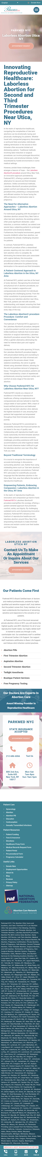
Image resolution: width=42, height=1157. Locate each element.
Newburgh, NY (9, 1021)
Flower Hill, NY (30, 1085)
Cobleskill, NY (28, 1103)
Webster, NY (16, 970)
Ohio (17, 1138)
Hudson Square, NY (16, 1066)
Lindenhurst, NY (14, 1049)
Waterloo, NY (21, 972)
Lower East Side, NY (21, 958)
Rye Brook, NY (26, 996)
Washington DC (6, 1143)
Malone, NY (5, 1045)
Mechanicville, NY (30, 1035)
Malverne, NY (31, 1042)
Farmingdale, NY (7, 1089)
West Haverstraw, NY (20, 968)
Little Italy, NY (30, 1047)
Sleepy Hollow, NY (27, 989)
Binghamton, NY (33, 1113)
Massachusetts (6, 1134)
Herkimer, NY (20, 1071)
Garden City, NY (27, 1082)
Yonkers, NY (18, 963)
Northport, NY (16, 1017)
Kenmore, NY (18, 1059)
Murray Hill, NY (34, 1026)
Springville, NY (9, 986)
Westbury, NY (6, 968)
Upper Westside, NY (30, 977)
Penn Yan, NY (6, 1007)
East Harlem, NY (18, 1096)
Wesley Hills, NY (34, 968)
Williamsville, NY (21, 965)
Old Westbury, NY (10, 1014)
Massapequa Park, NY (9, 1040)
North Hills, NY (22, 1019)
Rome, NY (15, 998)
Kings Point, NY (6, 1059)
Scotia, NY (12, 991)
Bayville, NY (15, 1115)
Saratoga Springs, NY (24, 993)
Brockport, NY (6, 1113)
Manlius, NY (35, 1040)
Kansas (14, 1131)
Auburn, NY (15, 1120)
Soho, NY (16, 989)
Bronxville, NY (32, 1110)
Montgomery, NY (7, 1031)
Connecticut (27, 1129)
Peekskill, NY (6, 1010)
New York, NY (31, 1021)
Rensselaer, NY (17, 1000)
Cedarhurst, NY (16, 1108)
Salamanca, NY (14, 996)
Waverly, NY (26, 970)
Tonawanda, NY (24, 982)
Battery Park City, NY (28, 1115)
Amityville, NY (9, 1122)
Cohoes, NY (18, 1103)
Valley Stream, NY (7, 977)
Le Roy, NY (5, 1052)
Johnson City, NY (10, 1061)
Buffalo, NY (22, 1110)
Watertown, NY (9, 972)
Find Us (36, 1155)
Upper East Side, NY (8, 979)
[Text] (16, 1151)
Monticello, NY (33, 1028)
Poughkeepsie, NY (31, 1000)
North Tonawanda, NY (30, 1017)
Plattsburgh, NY (33, 1005)
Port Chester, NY (7, 1005)
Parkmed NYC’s (10, 500)
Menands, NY (9, 1035)
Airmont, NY (23, 1124)
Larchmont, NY (26, 1052)
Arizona (4, 1129)
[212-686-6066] (13, 749)
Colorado (18, 1129)
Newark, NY (20, 1021)
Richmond (32, 1124)
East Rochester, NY (32, 1094)
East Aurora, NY (30, 1096)
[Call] (5, 1151)
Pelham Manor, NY (18, 1007)
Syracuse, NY (27, 984)
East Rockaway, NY (17, 1094)
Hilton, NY (36, 1068)
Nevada (11, 1136)
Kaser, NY (27, 1059)
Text (16, 1155)
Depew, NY (28, 1099)
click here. (12, 925)
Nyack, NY (36, 1014)
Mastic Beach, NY (19, 1038)
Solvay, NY (8, 989)
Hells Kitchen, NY (7, 1073)
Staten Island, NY (7, 961)
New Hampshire (21, 1136)
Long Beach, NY (7, 1047)
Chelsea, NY (5, 1108)
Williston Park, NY (7, 965)
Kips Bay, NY (21, 1056)
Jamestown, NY (23, 1061)
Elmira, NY (22, 1092)
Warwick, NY (9, 975)
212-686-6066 (13, 756)
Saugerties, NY (9, 993)
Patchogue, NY (17, 1010)
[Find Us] (36, 1151)
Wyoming (24, 1143)
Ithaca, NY (34, 1061)
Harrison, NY (15, 1075)
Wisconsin (16, 1143)
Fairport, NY (18, 1089)
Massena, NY (31, 1038)
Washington (29, 1141)
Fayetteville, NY (29, 1087)
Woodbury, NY (29, 963)
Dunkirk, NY (5, 1099)
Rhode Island (6, 1141)
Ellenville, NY (31, 1092)
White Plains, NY (34, 965)
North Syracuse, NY (8, 1019)
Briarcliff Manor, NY (19, 1113)
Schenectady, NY (23, 991)
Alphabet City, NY (21, 1122)
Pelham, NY (30, 1007)
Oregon (22, 1138)
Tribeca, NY (12, 982)
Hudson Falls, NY (31, 1066)
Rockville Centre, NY (26, 998)
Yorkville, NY (8, 963)
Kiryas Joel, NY (9, 1056)
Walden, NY (35, 975)
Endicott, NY (28, 1089)
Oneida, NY (29, 1012)
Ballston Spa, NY (20, 1117)
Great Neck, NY (27, 1078)
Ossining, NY (9, 1012)
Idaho (3, 1131)
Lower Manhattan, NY (29, 1045)
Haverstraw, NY (20, 1073)
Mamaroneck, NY (19, 1042)
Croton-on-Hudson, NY (12, 1101)
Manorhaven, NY (24, 1040)
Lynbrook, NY (15, 1045)
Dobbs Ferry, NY (17, 1099)
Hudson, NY (5, 1068)
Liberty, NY (25, 1049)
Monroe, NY (31, 1031)
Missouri (32, 1134)
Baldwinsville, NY (33, 1117)
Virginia (21, 1141)
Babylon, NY (5, 1120)
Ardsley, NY (24, 1120)
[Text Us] (29, 749)
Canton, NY (27, 1108)
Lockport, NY (19, 1047)
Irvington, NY (18, 1064)
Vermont (15, 1141)
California (11, 1129)
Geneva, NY (5, 1082)
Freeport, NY (9, 1085)
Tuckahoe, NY (35, 979)
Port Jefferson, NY (30, 1003)
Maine (20, 1131)
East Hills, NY (6, 1096)
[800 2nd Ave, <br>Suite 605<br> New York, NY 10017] (12, 765)
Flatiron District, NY (16, 1087)
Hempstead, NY (32, 1071)
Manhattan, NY (6, 1042)
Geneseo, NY (15, 1082)
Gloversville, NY (10, 1080)
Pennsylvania (31, 1138)
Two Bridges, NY (23, 979)
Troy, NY (4, 982)
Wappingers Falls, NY (22, 975)
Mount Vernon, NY (7, 1028)
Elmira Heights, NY (11, 1092)
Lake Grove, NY (10, 1054)
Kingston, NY (31, 1056)
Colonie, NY (8, 1103)
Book (26, 1155)
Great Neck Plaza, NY (12, 1078)
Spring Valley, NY (22, 986)
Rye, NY (35, 996)
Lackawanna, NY (23, 1054)
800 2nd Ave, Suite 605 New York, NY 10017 (12, 776)
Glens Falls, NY (22, 1080)
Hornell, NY (28, 1068)
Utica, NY (18, 977)
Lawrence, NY (15, 1052)
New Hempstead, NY (20, 1026)
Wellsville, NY (6, 970)
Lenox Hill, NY (35, 1049)
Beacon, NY (5, 1115)
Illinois (8, 1131)
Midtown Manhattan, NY (19, 1033)
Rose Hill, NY (5, 998)
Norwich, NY (5, 1017)
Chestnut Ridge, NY (21, 1106)
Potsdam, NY (6, 1003)
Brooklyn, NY (32, 956)
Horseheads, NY (17, 1068)
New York (10, 1138)
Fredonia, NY (19, 1085)
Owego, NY (28, 1010)
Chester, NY (33, 1106)
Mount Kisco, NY (21, 1028)
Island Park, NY (6, 1064)
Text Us (29, 756)
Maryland (26, 1131)
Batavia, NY (8, 1117)
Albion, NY (5, 1124)
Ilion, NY (27, 1064)
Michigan (16, 1134)
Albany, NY (14, 1124)
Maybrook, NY (6, 1038)
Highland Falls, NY (7, 1071)
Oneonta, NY (19, 1012)
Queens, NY (33, 958)
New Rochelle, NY (17, 1024)
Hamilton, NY (25, 1075)
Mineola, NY (5, 1033)
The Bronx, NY (20, 961)
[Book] (26, 1151)
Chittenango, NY (7, 1106)
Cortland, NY (26, 1101)
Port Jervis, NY (17, 1003)
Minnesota (24, 1134)
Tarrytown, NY (15, 984)
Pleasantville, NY (20, 1005)
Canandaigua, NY (10, 1110)
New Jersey (32, 1136)
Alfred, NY (33, 1122)
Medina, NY (19, 1035)
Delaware (35, 1129)
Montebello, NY (20, 1031)
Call (6, 1155)
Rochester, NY (6, 1000)
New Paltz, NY (29, 1024)
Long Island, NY (7, 958)
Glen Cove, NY (33, 1080)
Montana (4, 1136)
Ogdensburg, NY (24, 1014)
